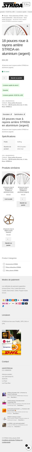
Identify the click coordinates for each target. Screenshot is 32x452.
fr (23, 104)
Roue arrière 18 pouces (15, 102)
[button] (27, 26)
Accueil (6, 15)
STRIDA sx (9, 106)
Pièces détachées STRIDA (16, 15)
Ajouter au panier (16, 78)
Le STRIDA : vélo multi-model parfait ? (16, 423)
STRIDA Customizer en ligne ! (14, 416)
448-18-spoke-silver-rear (15, 104)
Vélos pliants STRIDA (12, 270)
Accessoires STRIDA (12, 264)
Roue (26, 15)
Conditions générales (8, 440)
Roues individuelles (7, 17)
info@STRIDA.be (7, 368)
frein (26, 104)
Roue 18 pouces (18, 17)
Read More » (14, 397)
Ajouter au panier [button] (23, 204)
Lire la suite (8, 199)
